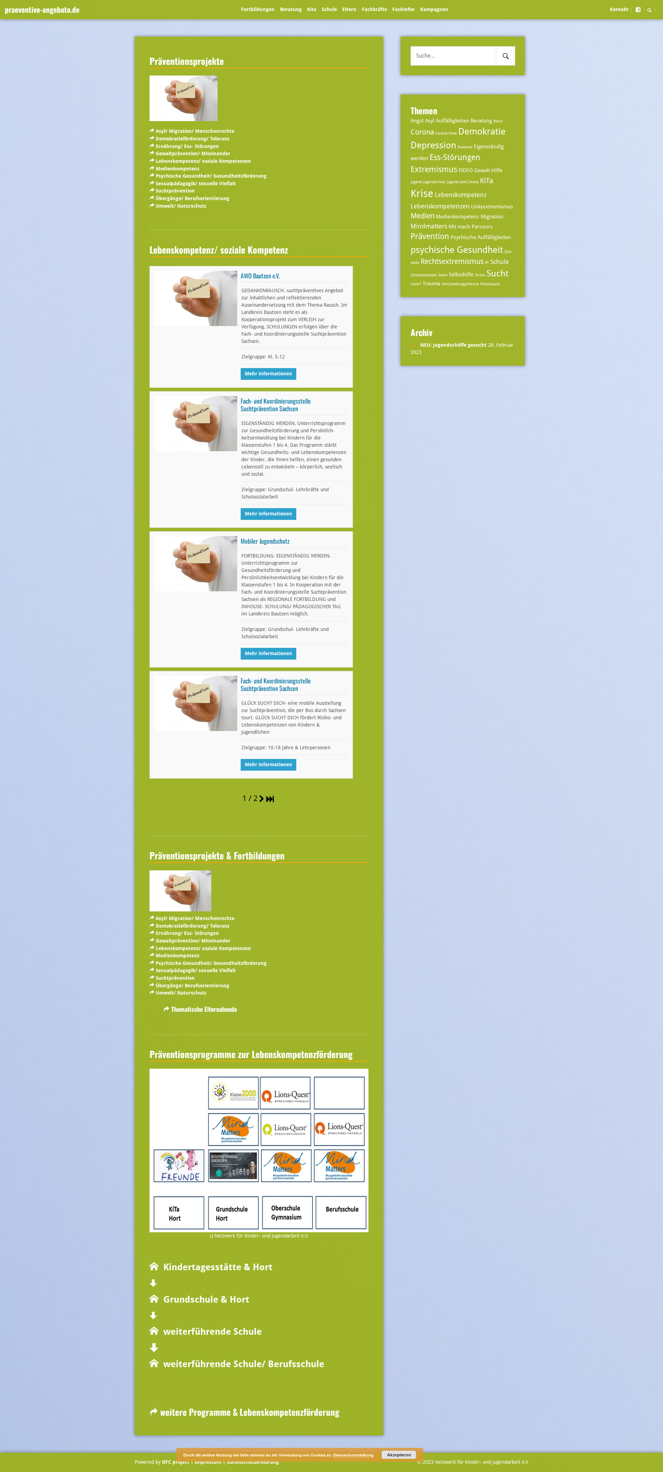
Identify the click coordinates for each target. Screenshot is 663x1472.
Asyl (429, 121)
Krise (422, 193)
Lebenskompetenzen (440, 206)
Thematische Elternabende (204, 1009)
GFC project (175, 1462)
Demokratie (482, 131)
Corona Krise (446, 133)
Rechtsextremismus (452, 261)
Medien (422, 216)
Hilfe (496, 170)
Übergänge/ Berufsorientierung (192, 198)
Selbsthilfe (461, 274)
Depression (433, 145)
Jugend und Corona (463, 182)
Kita (311, 9)
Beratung (291, 9)
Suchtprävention (175, 191)
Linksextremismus (492, 207)
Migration (492, 217)
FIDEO (466, 170)
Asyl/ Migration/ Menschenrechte (195, 131)
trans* (416, 284)
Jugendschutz (434, 182)
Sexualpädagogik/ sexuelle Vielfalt (196, 183)
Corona (422, 132)
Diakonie (465, 147)
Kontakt (619, 9)
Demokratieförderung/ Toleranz (192, 138)
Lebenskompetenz (461, 194)
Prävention (430, 236)
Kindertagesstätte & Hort (215, 1267)
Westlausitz (490, 284)
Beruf (498, 121)
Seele (443, 275)
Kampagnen (434, 9)
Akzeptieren (399, 1455)
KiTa (486, 181)
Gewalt (482, 170)
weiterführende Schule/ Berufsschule (241, 1364)
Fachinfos (403, 9)
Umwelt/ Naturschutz (181, 206)
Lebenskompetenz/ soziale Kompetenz (219, 249)
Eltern (349, 9)
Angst (417, 121)
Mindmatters (429, 226)
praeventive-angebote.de (42, 9)
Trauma (431, 283)
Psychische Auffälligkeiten (481, 237)
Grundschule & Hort (203, 1299)
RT (487, 262)
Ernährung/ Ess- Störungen (187, 146)
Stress (480, 275)
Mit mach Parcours (471, 227)
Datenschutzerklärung (252, 1462)
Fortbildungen (258, 9)
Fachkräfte (374, 9)
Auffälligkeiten (452, 121)
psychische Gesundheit (457, 249)
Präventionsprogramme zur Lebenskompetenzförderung (251, 1053)
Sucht (497, 273)
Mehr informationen (268, 373)
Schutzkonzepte (424, 275)
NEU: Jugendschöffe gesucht (453, 345)
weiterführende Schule (210, 1331)
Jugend (416, 182)
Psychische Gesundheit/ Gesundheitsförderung (211, 176)
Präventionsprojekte (187, 60)
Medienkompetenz (177, 168)
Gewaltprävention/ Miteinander (193, 153)
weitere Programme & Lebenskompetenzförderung (248, 1411)
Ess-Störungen (455, 157)
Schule (329, 9)
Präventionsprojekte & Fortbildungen (217, 855)
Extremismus (434, 169)
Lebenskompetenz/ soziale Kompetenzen (203, 161)
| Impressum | (208, 1462)
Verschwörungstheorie (460, 284)
